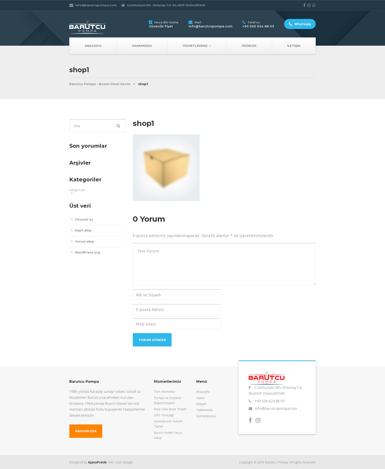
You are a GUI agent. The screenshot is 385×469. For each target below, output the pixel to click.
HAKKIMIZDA (85, 431)
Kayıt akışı (83, 230)
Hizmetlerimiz (195, 45)
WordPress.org (87, 252)
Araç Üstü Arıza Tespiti (170, 409)
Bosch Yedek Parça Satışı (168, 435)
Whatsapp (302, 24)
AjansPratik (97, 462)
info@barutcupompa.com (276, 408)
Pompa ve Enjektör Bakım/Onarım (168, 400)
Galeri (200, 398)
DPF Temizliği (164, 415)
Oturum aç (84, 219)
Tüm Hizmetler (164, 391)
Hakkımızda (142, 45)
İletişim (293, 45)
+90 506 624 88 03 (270, 401)
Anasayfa (93, 45)
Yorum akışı (84, 242)
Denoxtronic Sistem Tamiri (168, 423)
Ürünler (249, 45)
